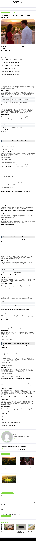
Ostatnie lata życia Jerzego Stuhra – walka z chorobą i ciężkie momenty (11, 419)
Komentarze (2, 495)
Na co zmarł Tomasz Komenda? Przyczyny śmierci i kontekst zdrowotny (7, 468)
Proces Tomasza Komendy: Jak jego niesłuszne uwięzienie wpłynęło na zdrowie (15, 446)
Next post (3, 448)
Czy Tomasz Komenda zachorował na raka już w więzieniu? (8, 485)
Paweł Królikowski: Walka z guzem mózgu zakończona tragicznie (11, 422)
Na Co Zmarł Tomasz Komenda (5, 12)
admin (12, 12)
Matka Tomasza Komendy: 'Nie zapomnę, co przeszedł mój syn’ (10, 65)
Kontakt (17, 539)
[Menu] (2, 5)
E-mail (2, 509)
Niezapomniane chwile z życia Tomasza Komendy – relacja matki (11, 75)
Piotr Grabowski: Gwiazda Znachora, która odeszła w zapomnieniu (11, 416)
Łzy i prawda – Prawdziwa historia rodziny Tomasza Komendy (10, 74)
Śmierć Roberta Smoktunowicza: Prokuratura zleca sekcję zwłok (11, 415)
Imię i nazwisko (3, 504)
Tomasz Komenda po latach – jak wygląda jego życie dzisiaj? (10, 68)
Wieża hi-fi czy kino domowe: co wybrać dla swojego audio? (18, 532)
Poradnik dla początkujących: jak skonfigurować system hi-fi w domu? (6, 532)
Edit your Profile (25, 436)
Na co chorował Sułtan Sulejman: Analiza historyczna (9, 425)
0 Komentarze (22, 12)
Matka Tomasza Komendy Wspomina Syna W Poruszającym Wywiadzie (12, 59)
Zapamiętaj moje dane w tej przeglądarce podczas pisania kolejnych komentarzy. (11, 514)
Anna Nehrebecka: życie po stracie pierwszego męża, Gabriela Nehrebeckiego (14, 449)
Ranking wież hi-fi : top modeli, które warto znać (29, 532)
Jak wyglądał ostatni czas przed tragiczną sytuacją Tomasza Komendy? (11, 62)
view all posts (15, 438)
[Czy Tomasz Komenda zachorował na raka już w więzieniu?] (9, 478)
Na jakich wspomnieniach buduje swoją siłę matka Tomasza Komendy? (11, 71)
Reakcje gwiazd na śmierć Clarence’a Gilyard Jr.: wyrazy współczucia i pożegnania (13, 413)
